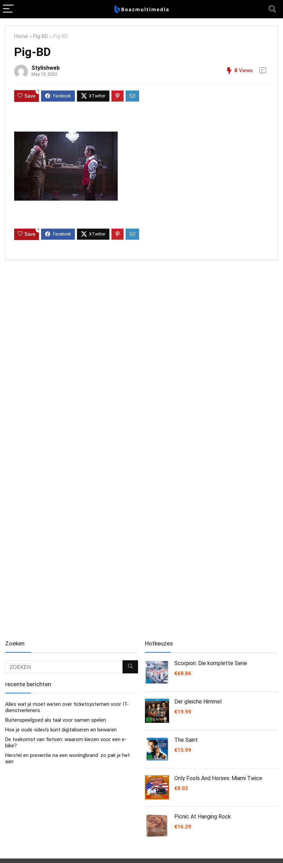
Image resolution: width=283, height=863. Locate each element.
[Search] (272, 9)
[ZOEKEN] (130, 666)
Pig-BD (40, 36)
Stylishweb (45, 68)
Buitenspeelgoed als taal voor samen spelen (55, 720)
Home (21, 36)
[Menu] (8, 9)
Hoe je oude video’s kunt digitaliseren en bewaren (61, 730)
